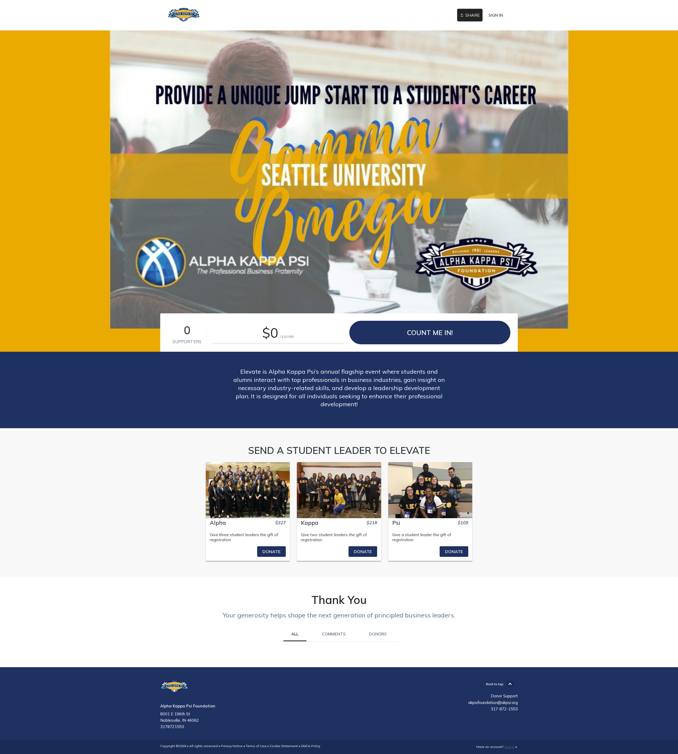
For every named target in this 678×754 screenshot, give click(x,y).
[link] (183, 15)
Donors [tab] (378, 633)
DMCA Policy (310, 746)
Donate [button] (271, 551)
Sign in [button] (495, 15)
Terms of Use (256, 746)
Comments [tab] (334, 633)
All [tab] (294, 633)
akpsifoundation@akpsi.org (493, 702)
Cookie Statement (284, 746)
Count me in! (430, 332)
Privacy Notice (232, 746)
